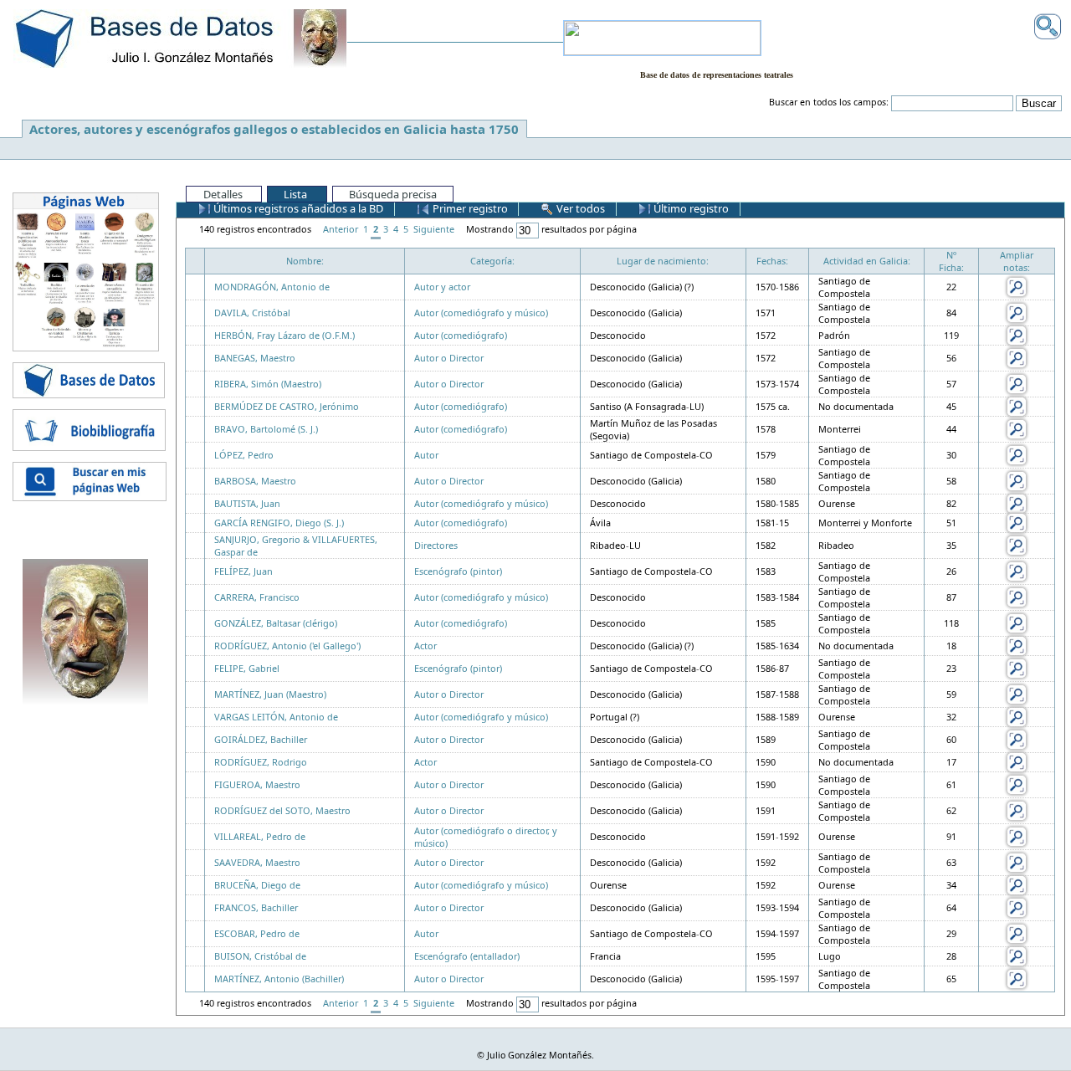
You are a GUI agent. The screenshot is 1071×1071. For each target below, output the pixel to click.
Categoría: (492, 260)
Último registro (690, 208)
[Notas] (1016, 285)
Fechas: (772, 260)
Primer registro (469, 208)
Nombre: (305, 260)
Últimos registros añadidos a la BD (297, 208)
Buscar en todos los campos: (829, 102)
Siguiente (433, 229)
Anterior (340, 229)
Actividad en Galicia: (866, 260)
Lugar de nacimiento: (663, 260)
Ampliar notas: (1016, 261)
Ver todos (579, 208)
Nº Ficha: (951, 261)
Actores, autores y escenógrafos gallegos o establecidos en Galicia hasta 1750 (274, 128)
